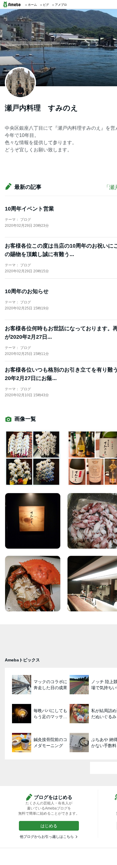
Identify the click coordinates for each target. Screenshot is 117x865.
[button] (49, 826)
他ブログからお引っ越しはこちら (47, 837)
